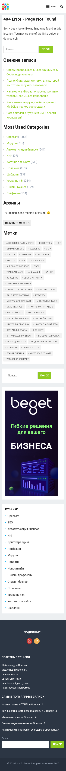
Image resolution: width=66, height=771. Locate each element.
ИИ (9, 155)
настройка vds (15, 313)
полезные (12, 347)
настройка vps (36, 313)
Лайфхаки (13, 193)
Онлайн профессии (20, 575)
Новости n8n (16, 568)
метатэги (40, 295)
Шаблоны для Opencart (15, 665)
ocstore (11, 255)
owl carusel (43, 255)
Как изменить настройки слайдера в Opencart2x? (30, 729)
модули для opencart (19, 301)
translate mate (15, 272)
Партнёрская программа (16, 687)
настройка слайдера (46, 324)
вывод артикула (33, 278)
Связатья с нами (11, 678)
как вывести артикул (18, 295)
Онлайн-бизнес (16, 187)
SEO (10, 522)
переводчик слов (16, 342)
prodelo (11, 260)
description (45, 243)
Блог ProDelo (22, 763)
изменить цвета (46, 289)
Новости (13, 562)
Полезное (13, 168)
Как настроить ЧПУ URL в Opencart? (22, 704)
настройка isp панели (42, 307)
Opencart (12, 137)
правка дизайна (15, 353)
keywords (35, 249)
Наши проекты (10, 674)
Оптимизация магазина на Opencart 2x (24, 723)
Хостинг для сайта (18, 162)
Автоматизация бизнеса (22, 149)
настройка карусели (18, 318)
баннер (49, 272)
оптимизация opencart (20, 336)
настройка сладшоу (18, 324)
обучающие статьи (17, 330)
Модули (12, 143)
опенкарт (38, 330)
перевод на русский (49, 336)
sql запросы (37, 260)
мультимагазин (15, 307)
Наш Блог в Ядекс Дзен (15, 683)
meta (48, 249)
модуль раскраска (47, 301)
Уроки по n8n (15, 180)
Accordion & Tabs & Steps (20, 243)
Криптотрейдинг (18, 542)
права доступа (31, 347)
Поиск (5, 738)
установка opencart (18, 359)
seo (23, 260)
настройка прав (43, 318)
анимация (34, 272)
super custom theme (18, 266)
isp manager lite (15, 249)
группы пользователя (19, 284)
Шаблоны (13, 174)
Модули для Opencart (14, 669)
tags (36, 266)
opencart (26, 255)
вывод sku (12, 278)
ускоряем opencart (40, 353)
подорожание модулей (44, 342)
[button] (51, 6)
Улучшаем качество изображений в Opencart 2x (29, 710)
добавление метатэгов (19, 289)
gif (59, 243)
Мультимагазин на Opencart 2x (19, 717)
